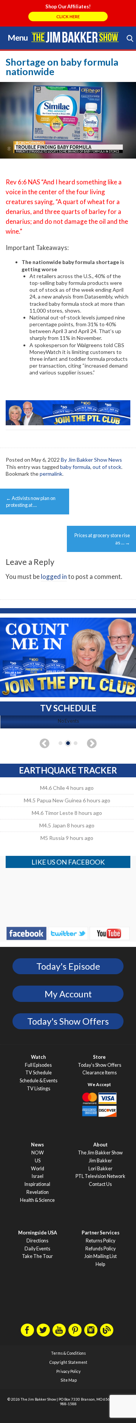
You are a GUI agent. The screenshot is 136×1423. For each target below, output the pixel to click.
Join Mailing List (100, 1256)
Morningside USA (37, 1233)
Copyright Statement (68, 1362)
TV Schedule (38, 1073)
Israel (37, 1176)
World (37, 1168)
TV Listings (38, 1088)
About (100, 1145)
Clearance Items (99, 1073)
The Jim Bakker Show (100, 1153)
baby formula (75, 467)
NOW (37, 1153)
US (37, 1161)
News (37, 1145)
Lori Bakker (100, 1168)
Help (100, 1264)
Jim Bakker (75, 37)
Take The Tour (37, 1256)
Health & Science (37, 1200)
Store (99, 1057)
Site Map (68, 1380)
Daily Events (37, 1249)
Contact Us (100, 1184)
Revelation (37, 1192)
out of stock (107, 467)
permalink (51, 473)
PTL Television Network (100, 1176)
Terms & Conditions (68, 1353)
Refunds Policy (100, 1249)
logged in (54, 576)
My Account (68, 994)
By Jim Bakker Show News (91, 459)
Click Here (68, 16)
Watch (38, 1057)
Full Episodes (38, 1065)
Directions (37, 1241)
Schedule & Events (38, 1080)
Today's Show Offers (68, 1021)
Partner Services (100, 1233)
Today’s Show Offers (99, 1065)
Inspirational (37, 1184)
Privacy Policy (68, 1371)
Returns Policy (100, 1241)
